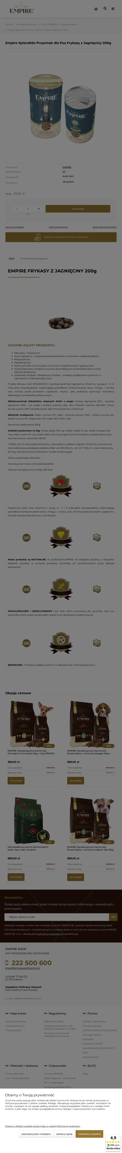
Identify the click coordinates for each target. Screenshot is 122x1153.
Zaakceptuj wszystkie (89, 1134)
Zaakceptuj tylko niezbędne (36, 1134)
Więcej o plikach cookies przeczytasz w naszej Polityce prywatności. (42, 1126)
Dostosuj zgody (64, 1134)
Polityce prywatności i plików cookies (26, 1103)
